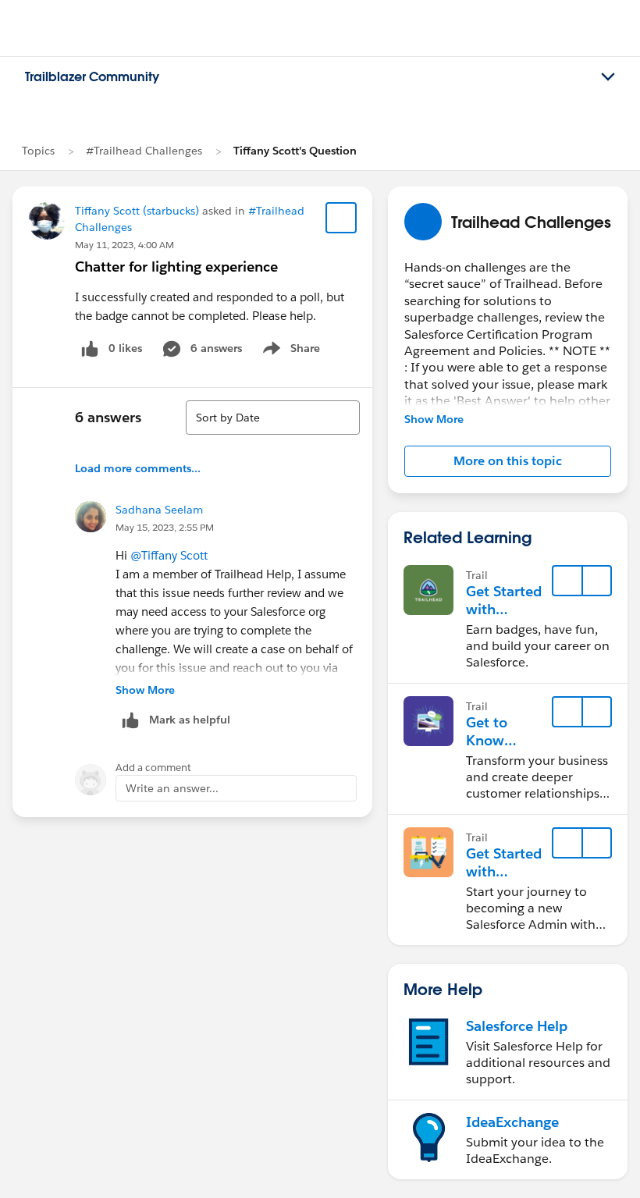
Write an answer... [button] (172, 788)
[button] (507, 461)
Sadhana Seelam (159, 510)
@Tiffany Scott (169, 555)
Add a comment (153, 767)
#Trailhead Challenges (144, 151)
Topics (38, 151)
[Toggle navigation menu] (608, 77)
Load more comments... (138, 468)
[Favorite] (341, 218)
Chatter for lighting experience (176, 267)
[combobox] (273, 417)
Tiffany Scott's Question (295, 151)
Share (289, 351)
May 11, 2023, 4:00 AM (124, 244)
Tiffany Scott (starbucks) (137, 211)
